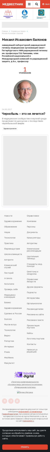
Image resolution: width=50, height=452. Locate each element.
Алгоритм (8, 260)
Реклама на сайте (35, 314)
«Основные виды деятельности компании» (25, 384)
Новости (8, 216)
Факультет (9, 363)
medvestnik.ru (28, 421)
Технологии (9, 238)
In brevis (8, 278)
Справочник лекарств (32, 280)
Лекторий (8, 273)
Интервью (9, 346)
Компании (31, 221)
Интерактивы (33, 298)
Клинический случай (10, 266)
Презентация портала (33, 326)
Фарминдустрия (12, 249)
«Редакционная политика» (25, 387)
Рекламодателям (35, 309)
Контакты (31, 344)
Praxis (7, 352)
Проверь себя (11, 289)
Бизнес (7, 302)
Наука (7, 232)
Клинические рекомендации (34, 250)
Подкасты (32, 292)
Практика (8, 243)
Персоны (31, 227)
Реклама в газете (35, 320)
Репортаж (9, 341)
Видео (7, 335)
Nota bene (9, 284)
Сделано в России (13, 313)
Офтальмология (34, 303)
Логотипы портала (35, 339)
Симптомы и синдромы (32, 273)
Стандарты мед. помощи (34, 265)
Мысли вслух (10, 324)
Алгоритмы (32, 243)
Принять (25, 447)
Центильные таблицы (33, 257)
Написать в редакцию (32, 351)
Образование (10, 227)
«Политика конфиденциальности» (25, 382)
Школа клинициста (13, 254)
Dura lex (8, 319)
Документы (32, 232)
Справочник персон (18, 31)
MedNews (9, 358)
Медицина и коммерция (9, 296)
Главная (5, 31)
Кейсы (30, 333)
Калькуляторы (34, 238)
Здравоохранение (10, 128)
